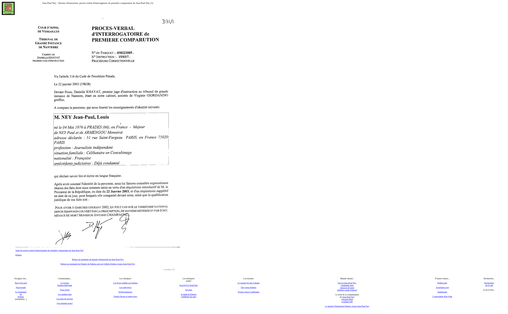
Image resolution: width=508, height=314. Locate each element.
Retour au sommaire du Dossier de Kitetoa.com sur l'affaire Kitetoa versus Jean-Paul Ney (98, 264)
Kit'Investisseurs (125, 292)
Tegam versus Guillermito (248, 292)
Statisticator (442, 292)
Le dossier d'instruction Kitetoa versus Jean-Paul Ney (347, 306)
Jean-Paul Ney (348, 297)
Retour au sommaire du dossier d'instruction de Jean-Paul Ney (98, 259)
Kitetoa (18, 255)
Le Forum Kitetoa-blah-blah (64, 284)
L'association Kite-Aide (442, 296)
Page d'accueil (21, 283)
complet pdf (347, 302)
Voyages (188, 290)
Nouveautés (21, 287)
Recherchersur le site (489, 284)
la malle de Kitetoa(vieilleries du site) (188, 295)
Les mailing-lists (65, 294)
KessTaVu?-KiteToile (189, 285)
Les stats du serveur (64, 299)
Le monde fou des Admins (248, 283)
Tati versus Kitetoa (248, 287)
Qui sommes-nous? (65, 303)
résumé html (347, 299)
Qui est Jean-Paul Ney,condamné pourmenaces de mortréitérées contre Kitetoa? (347, 286)
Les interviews (125, 287)
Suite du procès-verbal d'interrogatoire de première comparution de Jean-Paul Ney (49, 250)
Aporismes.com (442, 287)
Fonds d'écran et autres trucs (125, 296)
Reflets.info (442, 283)
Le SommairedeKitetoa (20, 294)
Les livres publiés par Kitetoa (125, 283)
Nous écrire (65, 290)
